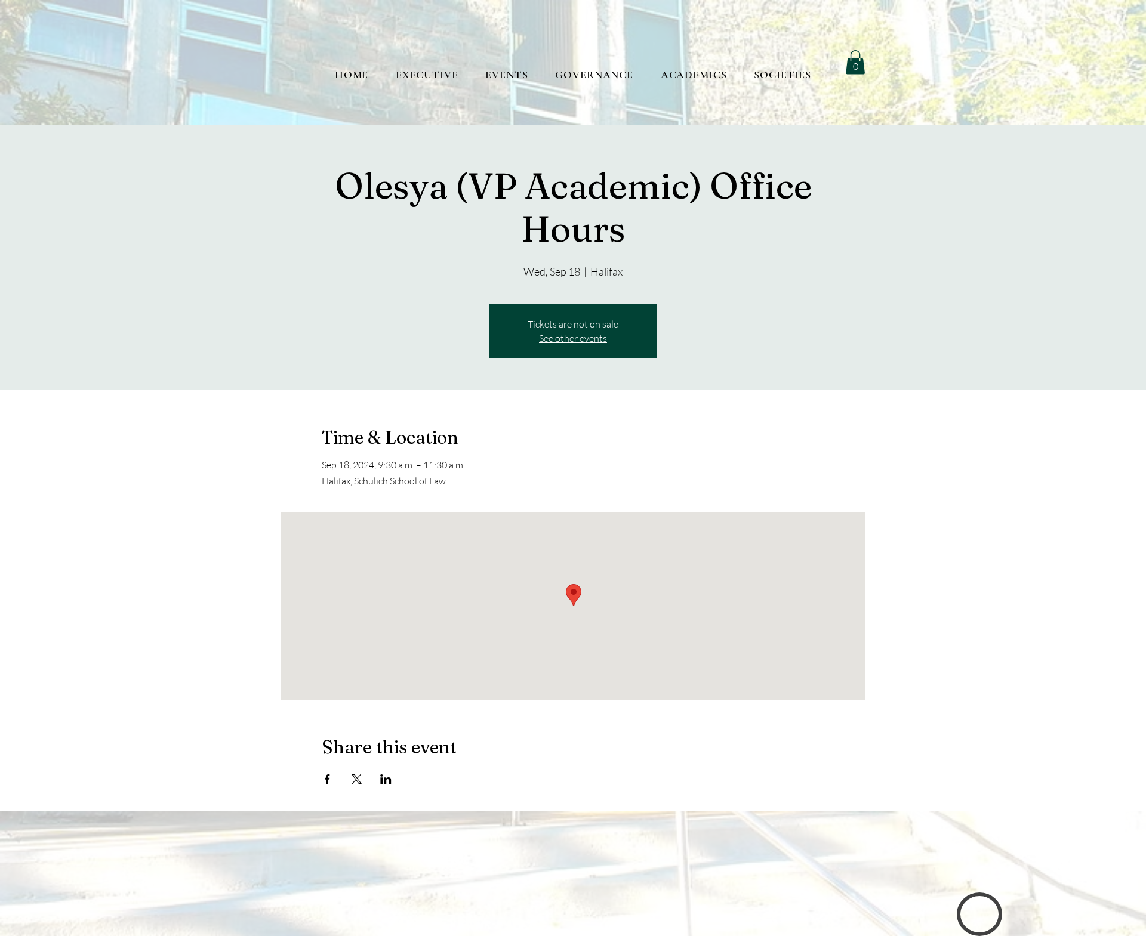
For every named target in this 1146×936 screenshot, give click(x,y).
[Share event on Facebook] (327, 779)
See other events (573, 338)
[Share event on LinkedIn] (386, 779)
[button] (855, 62)
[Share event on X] (356, 779)
